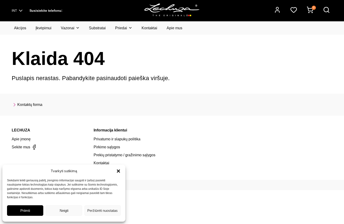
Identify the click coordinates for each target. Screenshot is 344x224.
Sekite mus (21, 147)
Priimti (25, 211)
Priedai (121, 28)
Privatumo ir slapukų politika (117, 139)
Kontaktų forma (29, 105)
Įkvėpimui (43, 28)
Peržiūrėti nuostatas (102, 211)
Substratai (97, 28)
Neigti (64, 211)
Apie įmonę (21, 139)
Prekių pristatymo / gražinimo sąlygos (124, 155)
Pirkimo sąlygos (107, 147)
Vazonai (67, 28)
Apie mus (174, 28)
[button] (118, 171)
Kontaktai (149, 28)
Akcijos (20, 28)
